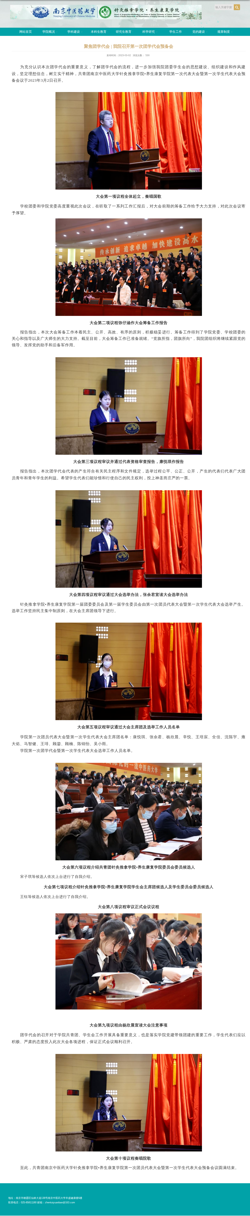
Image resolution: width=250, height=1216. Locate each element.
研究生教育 (123, 31)
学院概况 (48, 31)
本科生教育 (98, 31)
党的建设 (198, 31)
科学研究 (148, 31)
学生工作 (175, 31)
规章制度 (223, 31)
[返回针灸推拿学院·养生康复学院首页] (106, 6)
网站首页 (25, 31)
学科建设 (73, 31)
